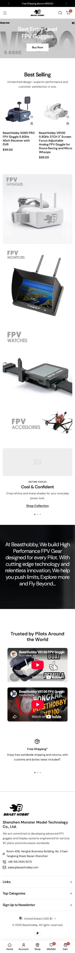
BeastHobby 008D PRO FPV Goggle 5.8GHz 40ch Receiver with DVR (19, 138)
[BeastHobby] (37, 13)
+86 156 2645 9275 (20, 862)
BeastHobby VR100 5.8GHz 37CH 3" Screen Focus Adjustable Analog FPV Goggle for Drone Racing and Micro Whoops (55, 142)
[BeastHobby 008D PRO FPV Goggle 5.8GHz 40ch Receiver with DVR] (19, 111)
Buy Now (37, 47)
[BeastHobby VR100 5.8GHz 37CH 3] (55, 111)
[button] (8, 3)
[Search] (60, 13)
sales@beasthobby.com (23, 867)
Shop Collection (37, 505)
